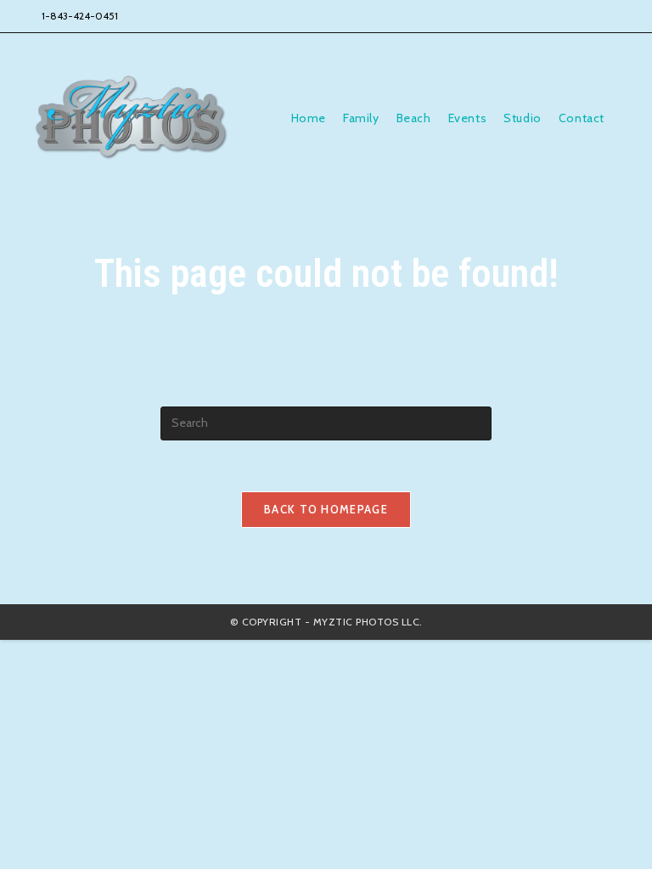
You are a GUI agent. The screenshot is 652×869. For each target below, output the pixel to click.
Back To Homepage (326, 509)
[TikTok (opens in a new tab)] (617, 16)
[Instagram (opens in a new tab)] (548, 16)
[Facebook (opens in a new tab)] (525, 16)
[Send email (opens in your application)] (596, 16)
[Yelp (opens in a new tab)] (572, 16)
